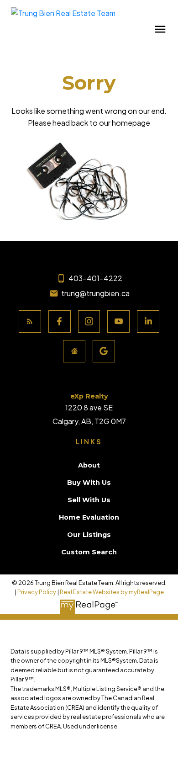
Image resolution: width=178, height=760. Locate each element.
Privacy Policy (36, 591)
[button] (30, 321)
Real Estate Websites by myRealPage (112, 591)
